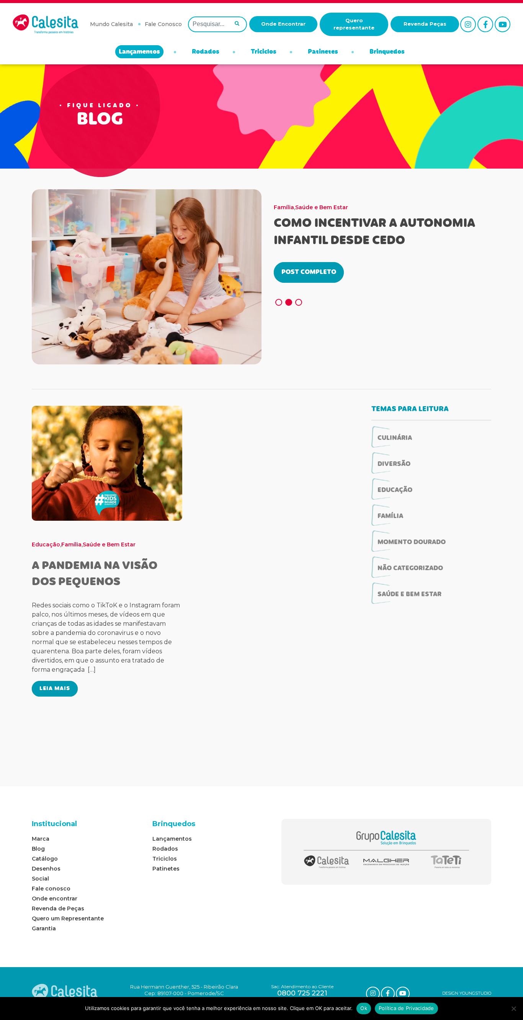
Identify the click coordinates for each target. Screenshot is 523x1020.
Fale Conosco (163, 24)
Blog (38, 848)
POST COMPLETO (308, 272)
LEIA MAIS (54, 688)
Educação (46, 544)
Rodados (205, 52)
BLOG (100, 120)
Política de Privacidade (406, 1008)
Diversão (394, 464)
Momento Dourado (322, 207)
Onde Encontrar (283, 24)
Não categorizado (410, 569)
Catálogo (45, 858)
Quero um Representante (68, 918)
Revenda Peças (425, 24)
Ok (363, 1008)
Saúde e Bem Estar (376, 207)
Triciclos (263, 52)
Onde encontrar (54, 898)
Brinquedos (387, 52)
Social (40, 878)
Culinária (395, 438)
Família (284, 207)
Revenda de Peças (58, 908)
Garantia (44, 928)
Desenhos (46, 868)
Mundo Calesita (111, 24)
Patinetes (323, 52)
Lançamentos (139, 52)
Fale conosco (51, 888)
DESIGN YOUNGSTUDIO (466, 993)
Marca (40, 838)
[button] (278, 302)
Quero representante (353, 24)
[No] (513, 1008)
